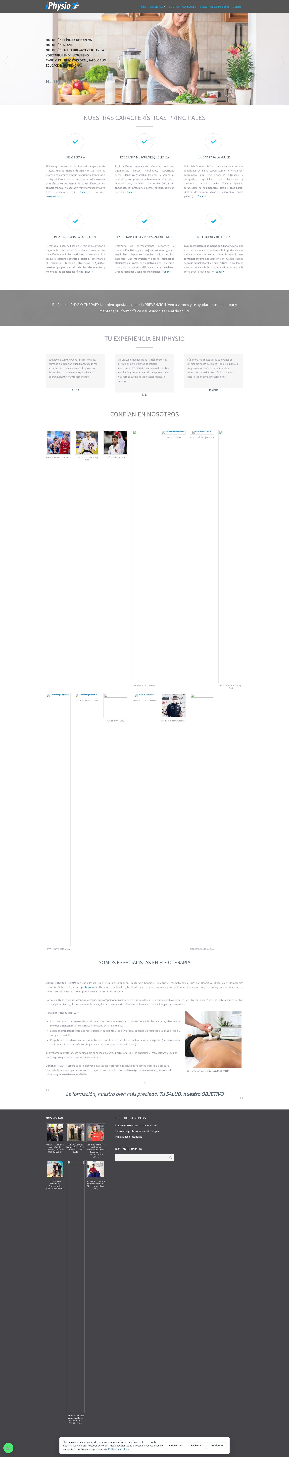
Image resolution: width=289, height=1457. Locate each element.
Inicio (143, 7)
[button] (8, 1448)
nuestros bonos (55, 196)
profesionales (89, 987)
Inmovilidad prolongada (128, 1136)
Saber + (85, 192)
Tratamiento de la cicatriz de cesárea (136, 1125)
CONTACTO (189, 7)
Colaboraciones (219, 7)
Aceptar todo (175, 1445)
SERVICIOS (156, 7)
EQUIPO (174, 7)
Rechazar (196, 1445)
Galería (237, 7)
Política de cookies (118, 1449)
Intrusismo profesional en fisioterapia (137, 1131)
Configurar (217, 1445)
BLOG (203, 7)
